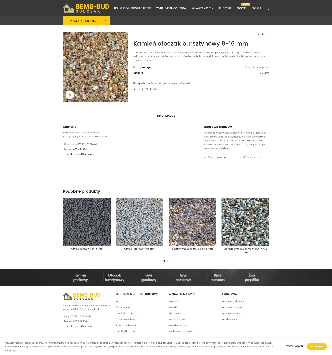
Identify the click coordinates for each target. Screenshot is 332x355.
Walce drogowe (177, 319)
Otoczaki (185, 83)
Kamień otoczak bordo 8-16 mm (192, 248)
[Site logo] (86, 7)
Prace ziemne (123, 307)
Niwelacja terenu (125, 313)
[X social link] (147, 89)
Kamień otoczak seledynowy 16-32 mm (245, 250)
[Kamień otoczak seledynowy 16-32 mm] (245, 222)
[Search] (267, 8)
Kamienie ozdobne (156, 83)
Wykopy (120, 301)
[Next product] (267, 34)
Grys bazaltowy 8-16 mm (87, 248)
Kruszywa (173, 83)
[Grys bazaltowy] (183, 277)
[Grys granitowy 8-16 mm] (140, 222)
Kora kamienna (229, 319)
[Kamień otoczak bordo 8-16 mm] (192, 222)
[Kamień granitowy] (80, 277)
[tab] (166, 114)
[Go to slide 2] (168, 261)
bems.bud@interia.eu (82, 153)
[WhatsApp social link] (155, 89)
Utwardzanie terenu (126, 319)
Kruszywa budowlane (233, 301)
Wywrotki (174, 301)
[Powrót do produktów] (263, 34)
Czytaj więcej (294, 346)
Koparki (173, 307)
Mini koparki (175, 313)
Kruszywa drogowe (232, 307)
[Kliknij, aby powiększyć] (70, 95)
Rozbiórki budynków (126, 331)
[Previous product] (259, 34)
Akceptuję (316, 346)
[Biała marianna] (217, 277)
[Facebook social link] (143, 89)
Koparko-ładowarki (179, 325)
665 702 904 (80, 149)
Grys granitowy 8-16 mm (139, 248)
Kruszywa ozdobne (232, 313)
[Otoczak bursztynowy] (114, 277)
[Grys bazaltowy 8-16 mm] (87, 222)
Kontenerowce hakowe (181, 331)
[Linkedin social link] (151, 89)
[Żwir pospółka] (252, 277)
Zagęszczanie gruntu (127, 325)
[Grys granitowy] (149, 277)
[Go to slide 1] (164, 261)
